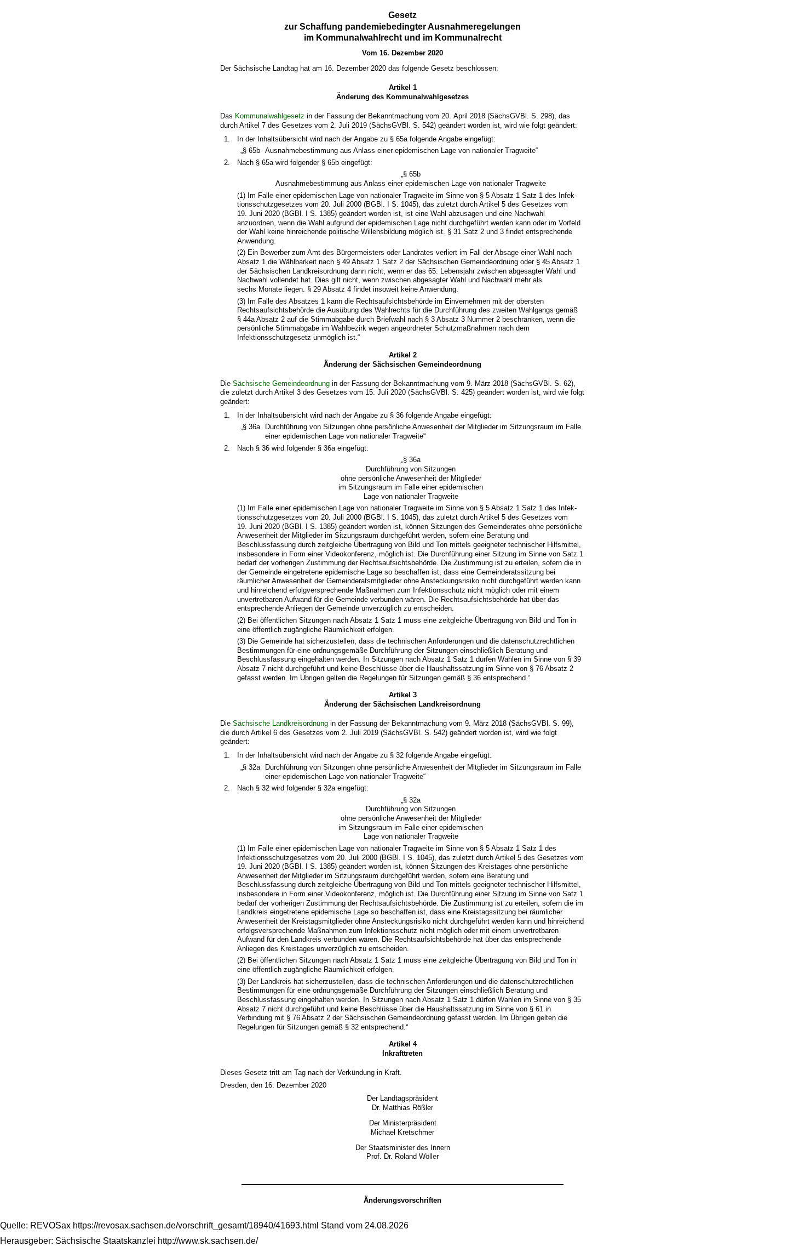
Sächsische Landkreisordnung (280, 723)
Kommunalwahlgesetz (269, 116)
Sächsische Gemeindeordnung (281, 383)
